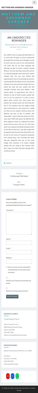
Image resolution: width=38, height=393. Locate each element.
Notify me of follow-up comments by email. (18, 282)
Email (8, 248)
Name (8, 239)
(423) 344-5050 (9, 361)
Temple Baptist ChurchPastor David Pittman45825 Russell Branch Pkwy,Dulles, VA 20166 (13, 324)
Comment (10, 210)
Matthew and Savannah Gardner (17, 7)
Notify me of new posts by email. (17, 291)
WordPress (26, 388)
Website (9, 258)
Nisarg (19, 390)
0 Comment (23, 47)
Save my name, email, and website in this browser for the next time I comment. (19, 269)
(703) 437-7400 (9, 332)
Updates (9, 163)
